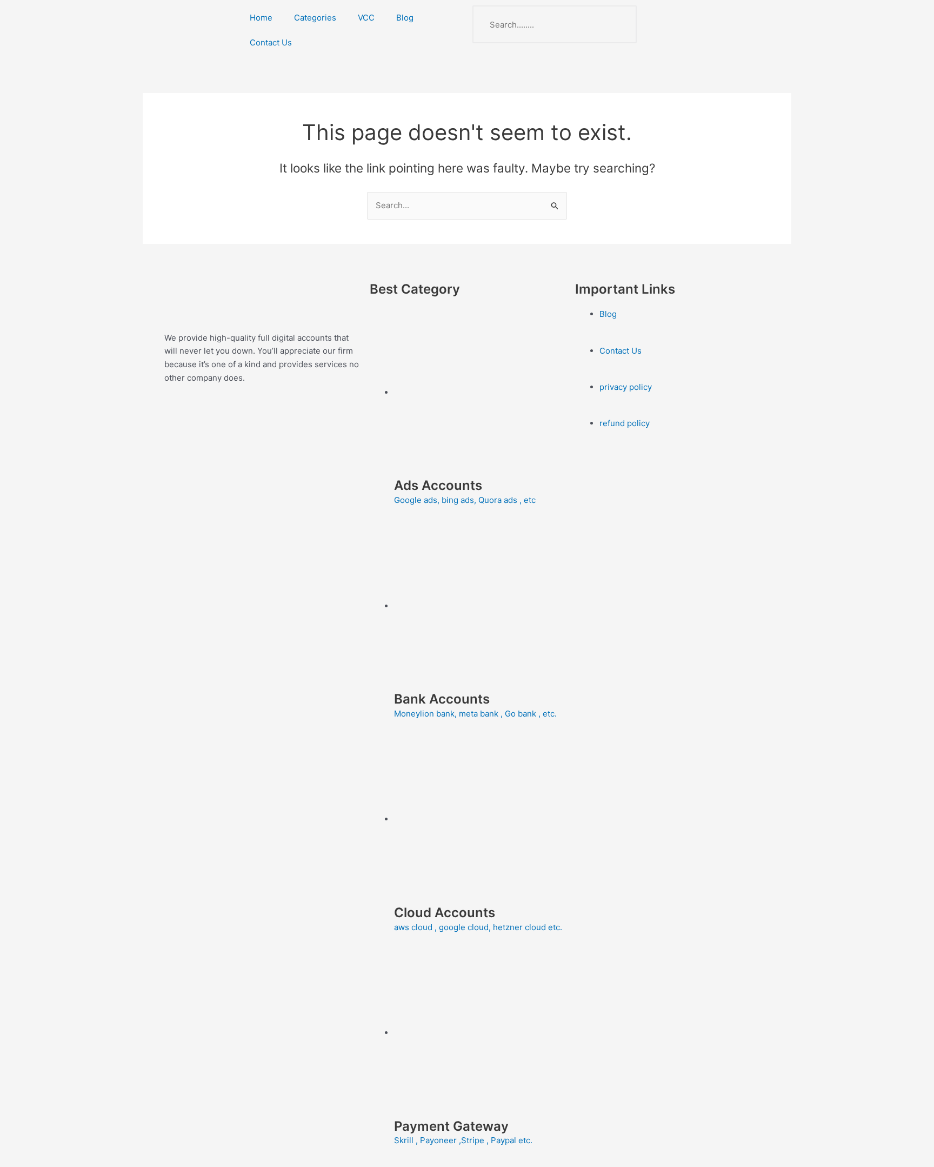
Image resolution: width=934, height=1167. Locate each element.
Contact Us (271, 42)
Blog (404, 17)
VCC (366, 17)
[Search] (618, 24)
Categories (315, 17)
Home (261, 17)
